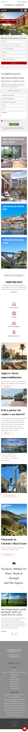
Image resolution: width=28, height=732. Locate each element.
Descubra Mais (8, 554)
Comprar (5, 38)
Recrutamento (14, 676)
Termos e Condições (14, 681)
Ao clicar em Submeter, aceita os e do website (13, 128)
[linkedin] (19, 663)
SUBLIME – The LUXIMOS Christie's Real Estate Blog (14, 672)
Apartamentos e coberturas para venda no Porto (14, 703)
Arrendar (24, 38)
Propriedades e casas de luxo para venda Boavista (14, 710)
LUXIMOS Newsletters (14, 674)
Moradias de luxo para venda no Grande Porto (14, 705)
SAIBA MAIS (14, 292)
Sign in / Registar (22, 1)
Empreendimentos (14, 38)
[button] (12, 634)
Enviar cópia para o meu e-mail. (11, 121)
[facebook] (8, 663)
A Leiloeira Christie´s (14, 686)
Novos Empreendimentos (14, 697)
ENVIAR (14, 124)
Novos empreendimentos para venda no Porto (14, 708)
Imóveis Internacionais (9, 495)
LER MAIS (3, 631)
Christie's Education (14, 683)
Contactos (14, 669)
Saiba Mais (7, 386)
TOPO (12, 725)
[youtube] (11, 663)
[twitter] (14, 663)
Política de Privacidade (14, 128)
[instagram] (16, 663)
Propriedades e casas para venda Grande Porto (14, 694)
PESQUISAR (14, 63)
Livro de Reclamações (14, 688)
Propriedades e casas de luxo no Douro (14, 712)
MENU (4, 10)
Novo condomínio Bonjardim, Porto (14, 715)
